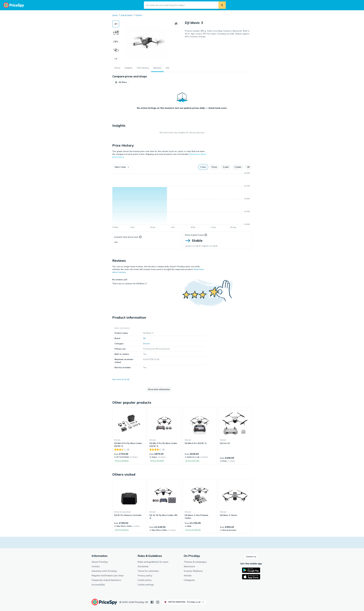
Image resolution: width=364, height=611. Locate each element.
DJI (144, 338)
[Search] (222, 5)
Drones (139, 15)
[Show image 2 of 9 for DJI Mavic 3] (115, 32)
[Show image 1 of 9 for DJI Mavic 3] (115, 23)
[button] (116, 59)
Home (115, 15)
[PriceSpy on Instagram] (157, 601)
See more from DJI (120, 379)
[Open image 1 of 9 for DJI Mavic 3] (146, 41)
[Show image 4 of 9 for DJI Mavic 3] (115, 50)
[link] (129, 435)
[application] (182, 200)
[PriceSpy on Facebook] (152, 601)
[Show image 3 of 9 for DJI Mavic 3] (115, 41)
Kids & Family (126, 15)
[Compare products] (176, 23)
